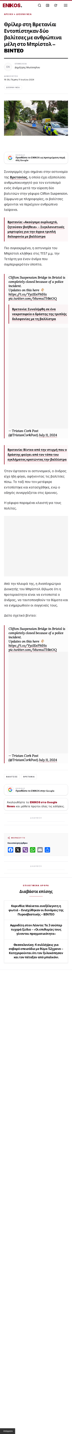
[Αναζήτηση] (39, 5)
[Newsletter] (47, 5)
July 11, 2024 (48, 435)
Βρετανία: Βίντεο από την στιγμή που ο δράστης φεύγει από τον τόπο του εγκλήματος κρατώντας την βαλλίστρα (37, 454)
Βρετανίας (18, 177)
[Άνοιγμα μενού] (65, 5)
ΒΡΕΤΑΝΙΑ (29, 777)
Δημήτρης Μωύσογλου (27, 67)
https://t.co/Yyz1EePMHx (28, 294)
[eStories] (55, 5)
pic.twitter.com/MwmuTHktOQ (33, 298)
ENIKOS (12, 5)
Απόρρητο (8, 1431)
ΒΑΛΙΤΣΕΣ (12, 777)
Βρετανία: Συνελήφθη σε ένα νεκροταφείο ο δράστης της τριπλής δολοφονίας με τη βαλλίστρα (39, 314)
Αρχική (8, 14)
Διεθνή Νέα (24, 14)
